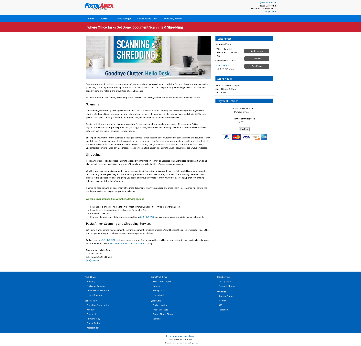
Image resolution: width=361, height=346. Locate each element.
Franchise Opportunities (98, 305)
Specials (105, 18)
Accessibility (93, 327)
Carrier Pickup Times (147, 18)
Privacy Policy (93, 318)
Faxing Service (159, 290)
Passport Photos (227, 286)
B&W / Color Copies (162, 281)
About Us (91, 309)
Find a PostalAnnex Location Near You (128, 243)
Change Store (269, 11)
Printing (157, 286)
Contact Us (92, 314)
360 (220, 305)
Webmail (223, 300)
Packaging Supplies (96, 286)
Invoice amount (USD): (244, 118)
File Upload (158, 295)
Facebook (223, 309)
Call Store (257, 58)
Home (91, 18)
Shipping (91, 281)
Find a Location (160, 305)
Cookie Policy (93, 323)
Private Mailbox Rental (98, 290)
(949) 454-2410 (268, 2)
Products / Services (173, 18)
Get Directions (256, 51)
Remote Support (227, 296)
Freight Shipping (95, 295)
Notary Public (225, 281)
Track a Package (123, 18)
